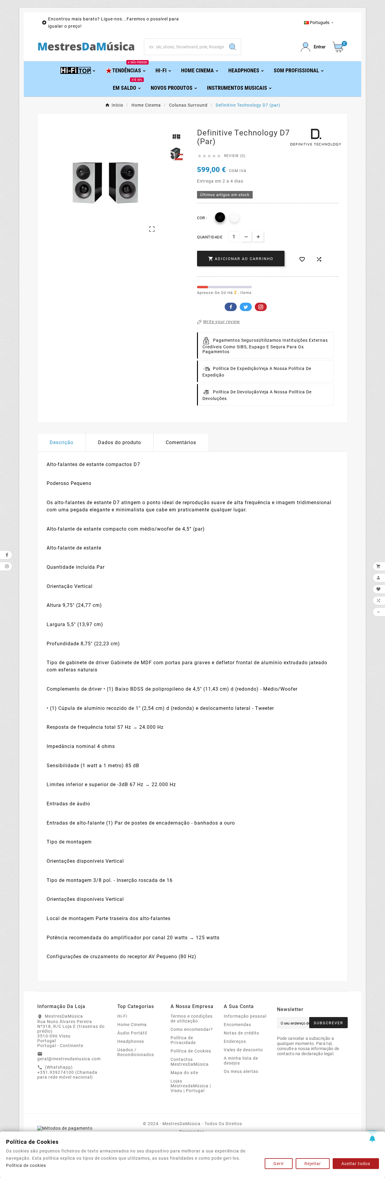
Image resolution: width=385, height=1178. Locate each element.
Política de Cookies (191, 1051)
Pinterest (261, 307)
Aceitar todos (355, 1163)
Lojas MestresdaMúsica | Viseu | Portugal (191, 1086)
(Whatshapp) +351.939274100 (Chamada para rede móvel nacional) (67, 1072)
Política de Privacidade (183, 1040)
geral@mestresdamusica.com (69, 1058)
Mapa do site (184, 1072)
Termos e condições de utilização (192, 1018)
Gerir (278, 1163)
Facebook (231, 307)
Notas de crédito (241, 1033)
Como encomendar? (192, 1029)
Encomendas (237, 1024)
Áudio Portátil (132, 1033)
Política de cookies (26, 1165)
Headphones (130, 1041)
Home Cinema (132, 1024)
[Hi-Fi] (78, 70)
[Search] (232, 47)
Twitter (246, 307)
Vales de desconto (243, 1049)
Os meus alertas (241, 1071)
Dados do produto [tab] (119, 442)
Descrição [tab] (61, 442)
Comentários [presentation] (181, 442)
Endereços (235, 1041)
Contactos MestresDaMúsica (190, 1062)
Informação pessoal (245, 1016)
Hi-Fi (122, 1016)
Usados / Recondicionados (135, 1052)
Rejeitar (312, 1163)
